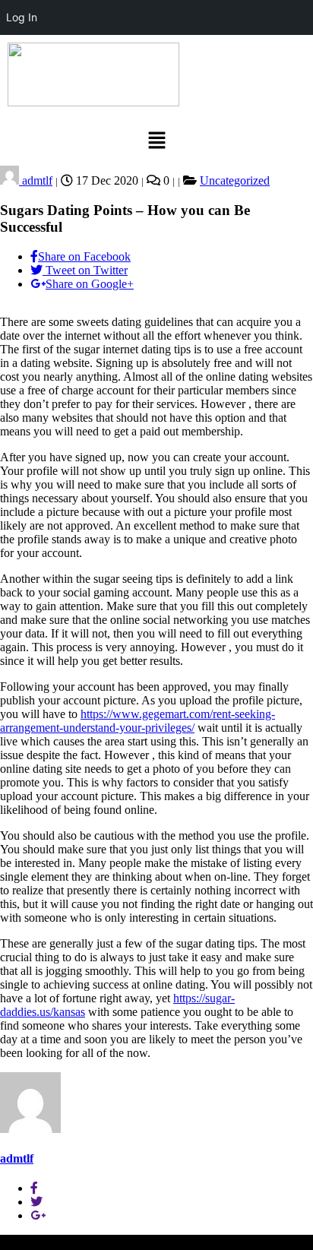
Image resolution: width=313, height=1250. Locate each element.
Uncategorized (235, 180)
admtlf (35, 180)
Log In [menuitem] (21, 17)
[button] (156, 141)
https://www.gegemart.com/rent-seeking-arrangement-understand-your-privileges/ (137, 720)
